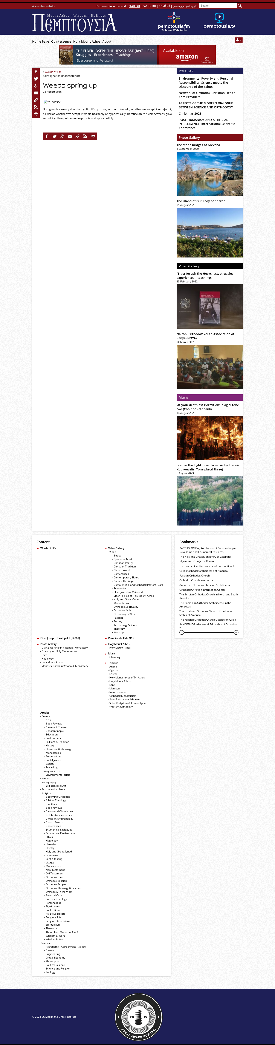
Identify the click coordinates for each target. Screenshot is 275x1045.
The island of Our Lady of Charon (201, 201)
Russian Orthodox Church (194, 575)
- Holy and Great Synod (58, 851)
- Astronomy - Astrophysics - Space (65, 946)
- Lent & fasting (53, 859)
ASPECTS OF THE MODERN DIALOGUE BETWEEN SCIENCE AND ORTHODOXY (206, 105)
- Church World (121, 570)
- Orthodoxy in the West (58, 892)
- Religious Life (52, 917)
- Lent (111, 685)
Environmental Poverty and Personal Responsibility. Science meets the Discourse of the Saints (206, 82)
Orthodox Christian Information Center (202, 590)
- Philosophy (51, 961)
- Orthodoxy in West (124, 614)
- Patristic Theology (55, 899)
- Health (44, 778)
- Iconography (48, 782)
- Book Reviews (53, 723)
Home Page (40, 41)
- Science (45, 943)
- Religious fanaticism (57, 921)
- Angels (113, 666)
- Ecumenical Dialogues (58, 829)
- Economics (119, 588)
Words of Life (53, 72)
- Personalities (52, 756)
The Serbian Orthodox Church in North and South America (208, 596)
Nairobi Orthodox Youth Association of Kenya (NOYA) (205, 336)
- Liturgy (49, 862)
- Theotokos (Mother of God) (61, 932)
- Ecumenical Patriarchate (59, 833)
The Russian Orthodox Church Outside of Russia (207, 619)
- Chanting (114, 657)
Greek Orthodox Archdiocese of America (203, 571)
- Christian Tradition (124, 566)
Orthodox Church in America (196, 580)
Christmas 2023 (190, 113)
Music (183, 397)
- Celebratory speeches (58, 815)
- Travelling (51, 767)
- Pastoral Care (53, 895)
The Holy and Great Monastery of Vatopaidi (205, 556)
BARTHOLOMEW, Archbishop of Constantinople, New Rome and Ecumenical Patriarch (207, 550)
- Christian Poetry (122, 563)
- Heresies (50, 844)
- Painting (117, 618)
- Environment (52, 738)
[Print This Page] (36, 114)
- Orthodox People (55, 884)
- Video (112, 552)
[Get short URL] (36, 100)
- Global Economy (54, 957)
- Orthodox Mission (55, 881)
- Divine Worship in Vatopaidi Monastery (64, 647)
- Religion (45, 793)
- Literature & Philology (58, 749)
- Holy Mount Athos (51, 662)
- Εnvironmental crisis (57, 775)
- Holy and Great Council (126, 599)
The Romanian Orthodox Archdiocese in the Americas (205, 604)
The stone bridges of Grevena (198, 145)
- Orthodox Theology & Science (62, 888)
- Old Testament (53, 873)
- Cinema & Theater (56, 727)
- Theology (118, 628)
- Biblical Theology (55, 800)
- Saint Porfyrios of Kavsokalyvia (127, 703)
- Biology (49, 950)
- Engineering (52, 954)
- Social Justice (52, 760)
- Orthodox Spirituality (125, 607)
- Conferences (120, 574)
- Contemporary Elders (125, 577)
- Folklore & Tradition (56, 742)
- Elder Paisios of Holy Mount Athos (133, 596)
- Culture (45, 716)
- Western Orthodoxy (120, 707)
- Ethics (48, 837)
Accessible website (43, 6)
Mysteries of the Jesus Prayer (196, 561)
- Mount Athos (120, 603)
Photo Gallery (189, 137)
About (107, 41)
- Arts (47, 720)
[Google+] (36, 86)
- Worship (118, 632)
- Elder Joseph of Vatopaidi (127, 592)
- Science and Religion (57, 968)
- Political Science (54, 965)
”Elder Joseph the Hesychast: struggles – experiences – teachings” (206, 275)
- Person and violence (53, 789)
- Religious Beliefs (54, 914)
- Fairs (43, 655)
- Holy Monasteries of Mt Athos (126, 677)
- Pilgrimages (52, 906)
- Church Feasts (53, 822)
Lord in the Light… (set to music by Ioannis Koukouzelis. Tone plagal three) (208, 467)
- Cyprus (113, 670)
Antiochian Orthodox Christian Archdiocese (205, 585)
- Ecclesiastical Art (55, 786)
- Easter (112, 674)
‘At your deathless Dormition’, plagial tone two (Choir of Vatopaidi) (208, 407)
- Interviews (51, 855)
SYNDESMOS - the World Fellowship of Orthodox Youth (208, 626)
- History (49, 745)
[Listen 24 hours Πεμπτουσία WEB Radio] (174, 22)
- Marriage (114, 688)
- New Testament (118, 692)
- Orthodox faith (121, 610)
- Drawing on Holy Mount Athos (58, 651)
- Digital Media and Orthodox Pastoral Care (137, 585)
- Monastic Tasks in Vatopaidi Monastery (64, 666)
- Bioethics (50, 804)
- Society (117, 621)
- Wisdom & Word (54, 935)
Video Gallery (189, 266)
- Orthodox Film (53, 877)
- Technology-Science (125, 625)
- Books (116, 555)
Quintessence (61, 41)
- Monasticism (52, 866)
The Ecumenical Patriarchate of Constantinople (207, 566)
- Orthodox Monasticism (122, 696)
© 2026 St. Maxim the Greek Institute (54, 1017)
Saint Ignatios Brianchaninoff (61, 76)
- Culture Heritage (123, 581)
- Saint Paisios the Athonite (124, 699)
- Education (51, 734)
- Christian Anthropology (58, 818)
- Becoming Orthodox (57, 796)
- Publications (52, 910)
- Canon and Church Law (58, 811)
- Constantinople (54, 731)
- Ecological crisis (50, 771)
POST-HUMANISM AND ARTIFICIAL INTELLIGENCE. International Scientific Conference (207, 124)
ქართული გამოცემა (185, 6)
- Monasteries (52, 753)
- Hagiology (46, 658)
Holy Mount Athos (86, 41)
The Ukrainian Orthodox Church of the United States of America (206, 613)
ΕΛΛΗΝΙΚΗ (149, 6)
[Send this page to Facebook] (36, 71)
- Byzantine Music (122, 559)
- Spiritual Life (52, 924)
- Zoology (49, 972)
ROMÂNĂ (164, 6)
